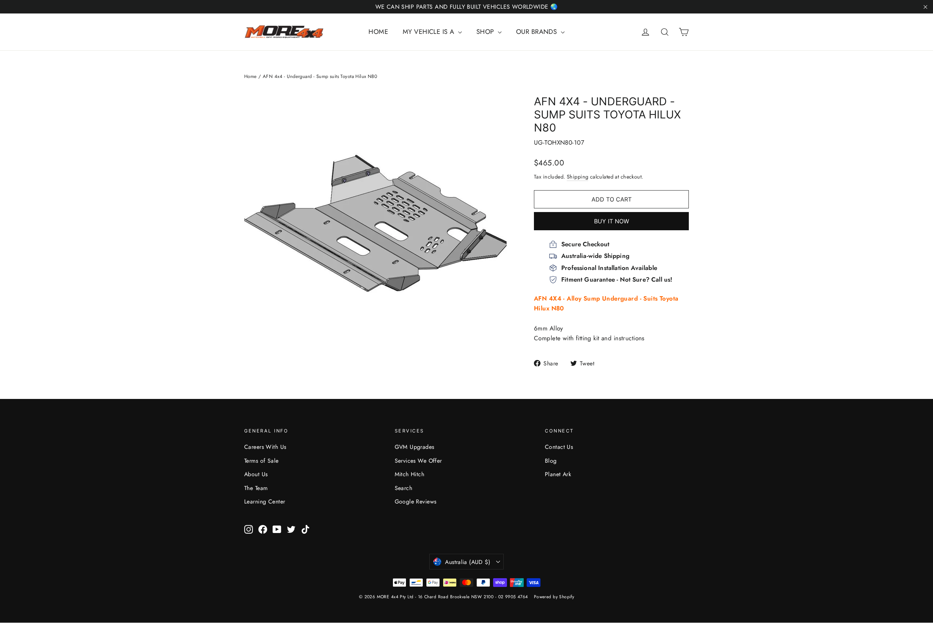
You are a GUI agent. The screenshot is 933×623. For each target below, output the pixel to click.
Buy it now (611, 221)
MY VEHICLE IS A (429, 31)
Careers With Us (265, 447)
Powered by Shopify (554, 596)
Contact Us (559, 447)
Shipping (577, 176)
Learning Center (264, 501)
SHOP (486, 31)
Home (250, 76)
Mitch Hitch (410, 474)
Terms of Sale (261, 461)
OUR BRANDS (537, 31)
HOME (378, 31)
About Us (256, 474)
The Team (256, 488)
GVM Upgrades (414, 447)
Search (404, 488)
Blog (551, 461)
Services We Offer (418, 461)
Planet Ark (558, 474)
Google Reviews (416, 501)
